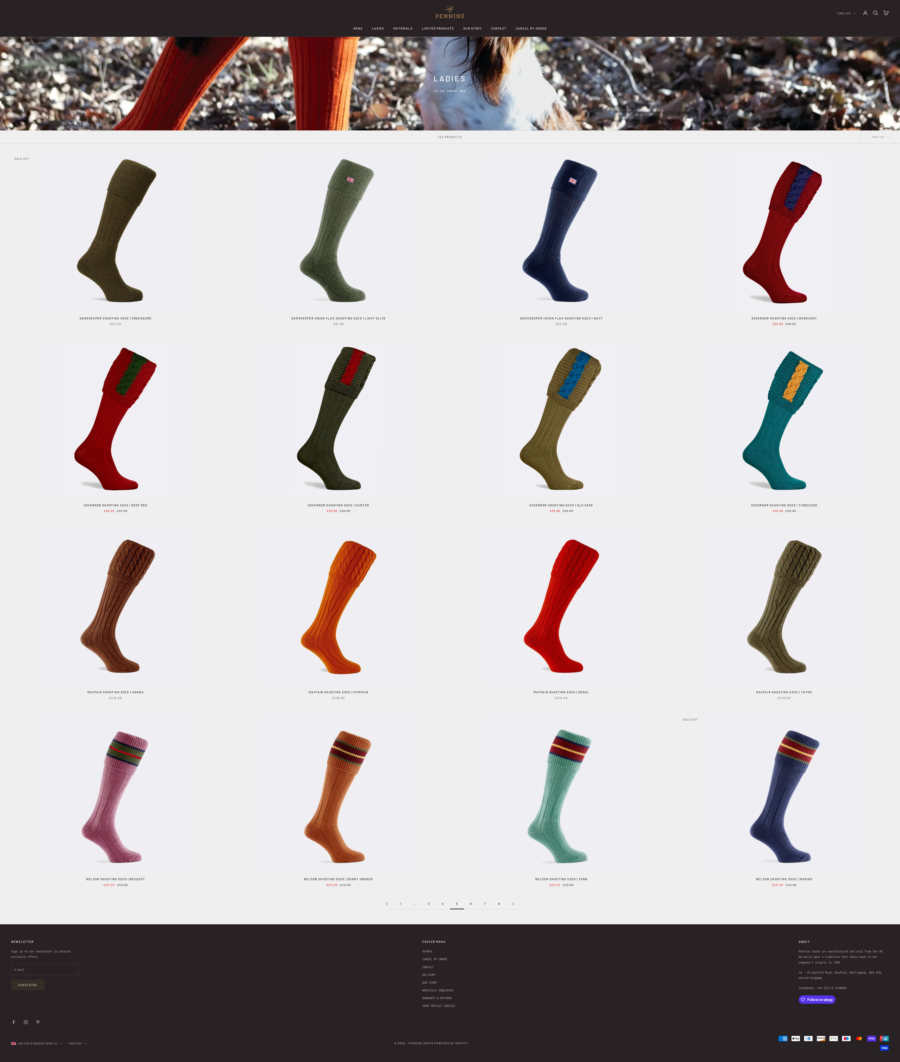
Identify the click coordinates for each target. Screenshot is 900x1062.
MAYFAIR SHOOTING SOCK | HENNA (115, 692)
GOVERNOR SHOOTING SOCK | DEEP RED (115, 505)
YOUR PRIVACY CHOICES (438, 1006)
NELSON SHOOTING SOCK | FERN (561, 879)
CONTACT (498, 28)
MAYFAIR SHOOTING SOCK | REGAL (561, 692)
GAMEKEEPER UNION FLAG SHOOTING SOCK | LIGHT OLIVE (338, 318)
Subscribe (28, 984)
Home (14, 43)
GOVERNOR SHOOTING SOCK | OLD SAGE (561, 505)
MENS (358, 28)
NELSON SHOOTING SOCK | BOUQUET (115, 879)
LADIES (378, 28)
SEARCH (427, 951)
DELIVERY (428, 975)
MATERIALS (403, 28)
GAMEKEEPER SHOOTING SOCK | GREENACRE (116, 318)
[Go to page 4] (387, 904)
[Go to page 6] (513, 904)
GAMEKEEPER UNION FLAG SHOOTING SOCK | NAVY (561, 318)
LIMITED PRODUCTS (438, 28)
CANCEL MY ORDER (531, 28)
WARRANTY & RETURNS (437, 998)
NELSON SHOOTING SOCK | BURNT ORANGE (338, 879)
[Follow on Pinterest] (38, 1022)
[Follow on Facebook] (13, 1022)
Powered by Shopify (451, 1043)
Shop (27, 43)
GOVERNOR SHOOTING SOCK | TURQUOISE (784, 505)
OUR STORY (472, 28)
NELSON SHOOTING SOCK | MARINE (784, 879)
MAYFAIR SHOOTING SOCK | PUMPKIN (338, 692)
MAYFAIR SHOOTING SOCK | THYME (784, 692)
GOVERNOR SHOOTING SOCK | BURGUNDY (784, 318)
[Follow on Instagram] (25, 1022)
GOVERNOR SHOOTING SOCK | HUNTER (338, 505)
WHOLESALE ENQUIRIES (438, 990)
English (844, 13)
